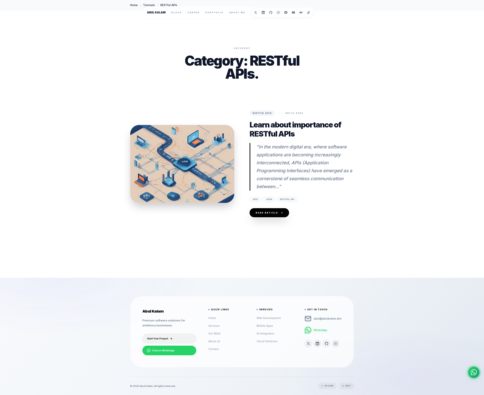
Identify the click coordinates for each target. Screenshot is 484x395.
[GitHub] (270, 12)
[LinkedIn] (263, 12)
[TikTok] (308, 12)
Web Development (269, 318)
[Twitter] (255, 12)
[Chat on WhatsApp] (473, 372)
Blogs (176, 12)
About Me (237, 12)
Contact (213, 349)
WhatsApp (320, 330)
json (269, 199)
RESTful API (287, 199)
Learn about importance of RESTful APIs (295, 129)
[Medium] (301, 12)
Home (212, 318)
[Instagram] (278, 12)
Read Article (267, 213)
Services (214, 325)
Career (194, 12)
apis (255, 199)
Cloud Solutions (267, 341)
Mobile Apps (265, 325)
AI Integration (265, 333)
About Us (214, 341)
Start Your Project (157, 338)
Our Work (214, 333)
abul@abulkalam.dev (328, 318)
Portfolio (214, 12)
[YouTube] (293, 12)
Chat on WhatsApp (163, 350)
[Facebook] (285, 12)
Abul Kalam (156, 12)
